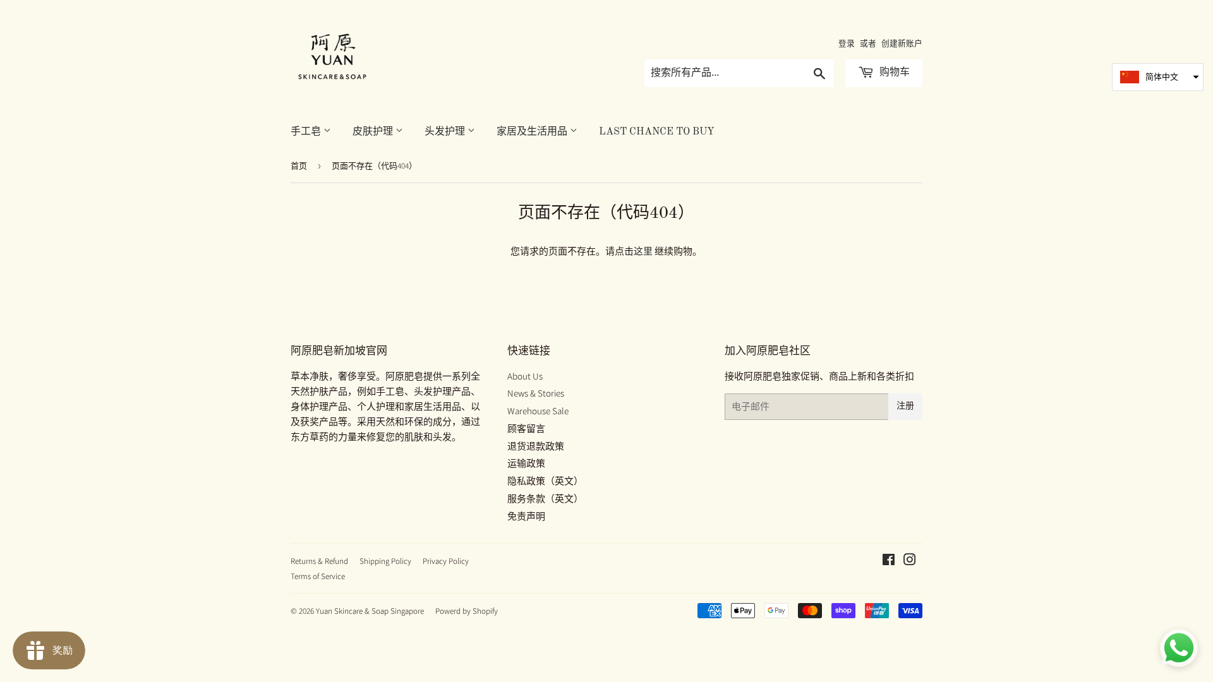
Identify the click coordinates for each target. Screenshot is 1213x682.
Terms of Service (318, 576)
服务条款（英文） (545, 499)
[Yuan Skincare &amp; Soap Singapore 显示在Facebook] (888, 561)
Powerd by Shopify (466, 611)
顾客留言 (526, 428)
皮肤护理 (374, 132)
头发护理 (446, 132)
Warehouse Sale (538, 411)
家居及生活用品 (533, 132)
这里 (643, 251)
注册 (905, 406)
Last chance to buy (657, 132)
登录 (846, 43)
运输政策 (526, 463)
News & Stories (535, 393)
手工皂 (307, 132)
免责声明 (526, 516)
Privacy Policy (446, 561)
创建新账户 (901, 43)
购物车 (893, 73)
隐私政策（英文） (545, 481)
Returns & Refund (319, 561)
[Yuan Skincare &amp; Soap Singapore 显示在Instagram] (909, 561)
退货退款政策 (535, 446)
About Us (525, 376)
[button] (1158, 77)
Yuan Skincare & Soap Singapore (370, 611)
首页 (299, 165)
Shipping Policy (385, 561)
